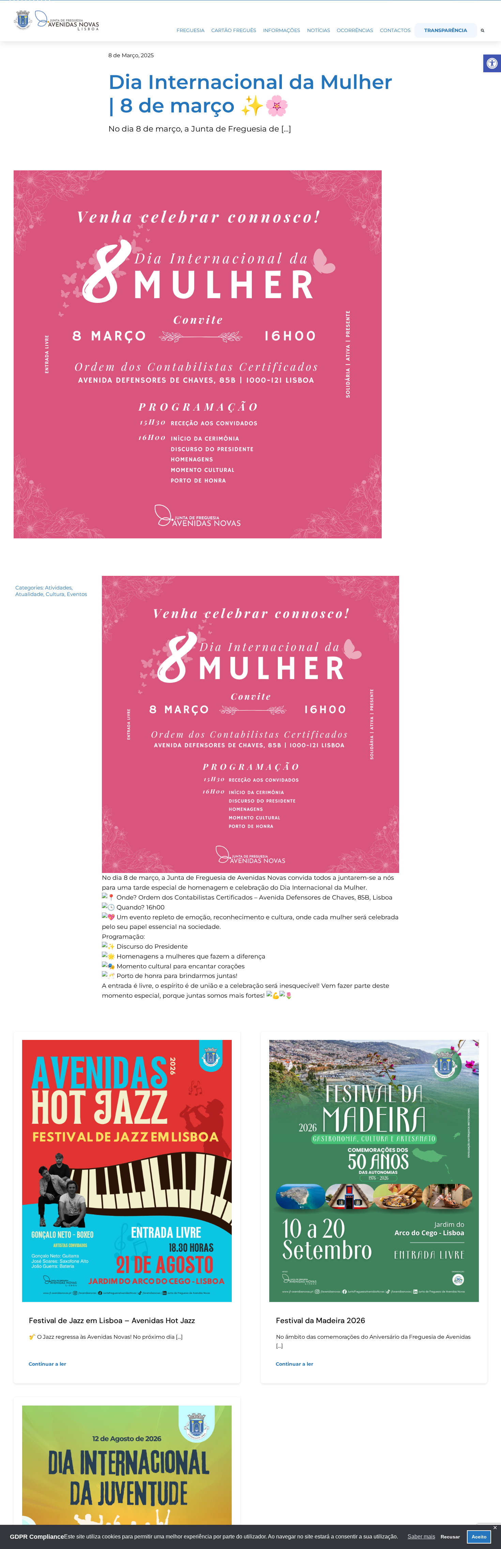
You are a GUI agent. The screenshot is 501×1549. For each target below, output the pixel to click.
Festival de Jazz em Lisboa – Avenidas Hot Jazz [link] (112, 1320)
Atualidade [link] (29, 594)
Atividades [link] (58, 587)
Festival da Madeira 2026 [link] (320, 1320)
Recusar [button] (450, 1536)
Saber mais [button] (421, 1536)
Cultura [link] (55, 594)
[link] (492, 63)
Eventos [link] (77, 594)
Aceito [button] (479, 1536)
